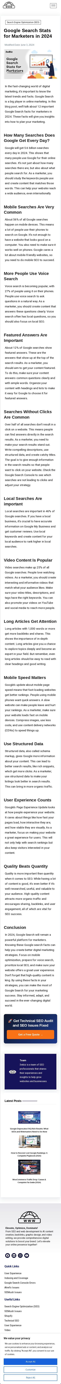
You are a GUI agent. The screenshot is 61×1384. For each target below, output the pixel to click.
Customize (31, 1369)
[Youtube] (26, 1255)
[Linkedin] (14, 1255)
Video (7, 1330)
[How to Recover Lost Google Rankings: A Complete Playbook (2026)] (29, 1142)
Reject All (30, 1377)
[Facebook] (7, 1255)
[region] (30, 1358)
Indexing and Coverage (16, 1278)
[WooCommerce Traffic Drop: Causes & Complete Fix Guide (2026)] (29, 1168)
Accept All (30, 1361)
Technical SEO (11, 1320)
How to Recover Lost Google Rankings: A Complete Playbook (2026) (29, 1154)
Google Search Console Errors (20, 1282)
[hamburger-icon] (53, 5)
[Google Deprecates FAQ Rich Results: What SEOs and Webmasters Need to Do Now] (29, 1118)
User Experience (12, 1273)
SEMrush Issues (13, 1292)
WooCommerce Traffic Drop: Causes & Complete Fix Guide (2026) (29, 1181)
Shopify (8, 1316)
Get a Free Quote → (30, 1034)
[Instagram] (20, 1255)
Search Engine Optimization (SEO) (23, 22)
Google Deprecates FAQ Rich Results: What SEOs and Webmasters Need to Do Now (29, 1130)
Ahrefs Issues (11, 1287)
